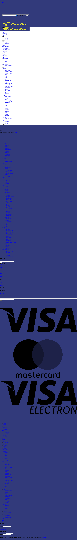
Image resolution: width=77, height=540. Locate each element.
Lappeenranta (1, 285)
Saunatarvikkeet (7, 189)
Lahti (0, 281)
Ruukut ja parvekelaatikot (8, 65)
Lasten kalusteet (5, 29)
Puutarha (3, 59)
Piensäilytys (5, 35)
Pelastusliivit (8, 226)
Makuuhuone (7, 217)
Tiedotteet (4, 159)
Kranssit (6, 74)
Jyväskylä (1, 283)
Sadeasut (4, 120)
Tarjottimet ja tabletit (6, 50)
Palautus (1, 267)
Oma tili (1, 288)
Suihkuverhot (5, 55)
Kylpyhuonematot (7, 82)
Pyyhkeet (4, 56)
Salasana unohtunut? (3, 529)
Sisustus (3, 67)
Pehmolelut (6, 97)
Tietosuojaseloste (7, 148)
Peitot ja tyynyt (7, 85)
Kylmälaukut (6, 182)
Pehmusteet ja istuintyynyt (8, 63)
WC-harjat (4, 57)
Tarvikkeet (4, 54)
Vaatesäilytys (5, 34)
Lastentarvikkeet (5, 106)
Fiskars (4, 52)
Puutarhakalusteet (7, 192)
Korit (4, 32)
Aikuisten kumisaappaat (8, 118)
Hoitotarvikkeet (8, 239)
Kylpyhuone (3, 53)
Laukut (6, 91)
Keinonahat (6, 77)
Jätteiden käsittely (9, 170)
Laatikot (6, 164)
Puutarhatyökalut (7, 66)
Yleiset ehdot (6, 147)
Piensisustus (6, 75)
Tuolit (4, 28)
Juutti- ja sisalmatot (7, 81)
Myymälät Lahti (7, 152)
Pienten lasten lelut (7, 102)
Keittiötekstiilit (5, 51)
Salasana (1, 526)
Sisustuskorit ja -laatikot (8, 71)
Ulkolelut (6, 112)
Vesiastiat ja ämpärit (8, 167)
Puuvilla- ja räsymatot (8, 80)
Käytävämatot (7, 79)
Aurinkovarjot (8, 195)
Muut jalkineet (8, 252)
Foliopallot (6, 114)
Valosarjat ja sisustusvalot (8, 73)
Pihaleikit (4, 110)
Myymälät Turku (7, 151)
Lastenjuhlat (5, 113)
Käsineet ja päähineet (8, 123)
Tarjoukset (3, 124)
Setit (5, 62)
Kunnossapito (7, 40)
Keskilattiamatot (8, 211)
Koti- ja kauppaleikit (7, 104)
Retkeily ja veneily (7, 93)
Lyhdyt (7, 204)
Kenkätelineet (5, 33)
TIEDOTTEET (2, 293)
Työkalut (6, 42)
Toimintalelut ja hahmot (8, 101)
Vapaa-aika (6, 223)
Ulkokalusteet (5, 30)
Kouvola (1, 284)
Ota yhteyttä (1, 264)
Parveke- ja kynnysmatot (9, 173)
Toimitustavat (7, 145)
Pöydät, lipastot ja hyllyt (8, 161)
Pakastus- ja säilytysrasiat (8, 179)
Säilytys (3, 31)
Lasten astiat (7, 108)
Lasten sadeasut (7, 121)
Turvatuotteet (8, 176)
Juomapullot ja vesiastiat (6, 49)
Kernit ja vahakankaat (6, 46)
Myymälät (3, 1)
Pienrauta (4, 41)
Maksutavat (6, 144)
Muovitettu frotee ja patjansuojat (9, 86)
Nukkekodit (6, 98)
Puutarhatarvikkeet (9, 198)
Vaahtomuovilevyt (7, 88)
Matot (4, 78)
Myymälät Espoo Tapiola (8, 150)
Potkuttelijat (6, 99)
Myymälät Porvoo (7, 155)
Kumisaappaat (5, 117)
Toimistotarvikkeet (9, 208)
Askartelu (6, 105)
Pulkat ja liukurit (7, 111)
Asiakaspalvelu (5, 143)
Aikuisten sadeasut (7, 122)
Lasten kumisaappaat (8, 119)
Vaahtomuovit (7, 220)
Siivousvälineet (7, 38)
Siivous (3, 36)
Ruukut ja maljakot (7, 70)
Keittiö (2, 44)
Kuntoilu (6, 92)
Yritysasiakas (1, 266)
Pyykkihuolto (6, 39)
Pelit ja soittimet (8, 233)
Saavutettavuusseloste (8, 149)
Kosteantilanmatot (9, 214)
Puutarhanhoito (5, 64)
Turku (0, 286)
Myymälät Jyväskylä (8, 153)
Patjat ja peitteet (7, 107)
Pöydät (6, 61)
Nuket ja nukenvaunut (9, 230)
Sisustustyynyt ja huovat (9, 201)
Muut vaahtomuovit (7, 90)
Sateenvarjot (8, 255)
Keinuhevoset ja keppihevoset (9, 100)
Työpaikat (4, 158)
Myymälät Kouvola (7, 154)
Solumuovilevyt (7, 89)
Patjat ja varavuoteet (8, 87)
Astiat (4, 45)
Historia (4, 157)
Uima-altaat (8, 245)
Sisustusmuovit (7, 76)
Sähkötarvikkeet (7, 43)
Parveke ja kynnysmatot (8, 83)
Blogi (2, 3)
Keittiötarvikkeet (5, 48)
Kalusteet (3, 27)
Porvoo (1, 282)
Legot (5, 103)
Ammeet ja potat (5, 58)
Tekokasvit (6, 69)
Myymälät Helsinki (7, 156)
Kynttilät (6, 72)
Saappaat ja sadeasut (5, 116)
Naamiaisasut (7, 115)
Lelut (2, 94)
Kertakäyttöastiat (5, 47)
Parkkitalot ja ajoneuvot (8, 96)
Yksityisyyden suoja (45, 537)
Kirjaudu (3, 2)
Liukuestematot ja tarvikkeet (9, 84)
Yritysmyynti (6, 146)
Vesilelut (7, 236)
